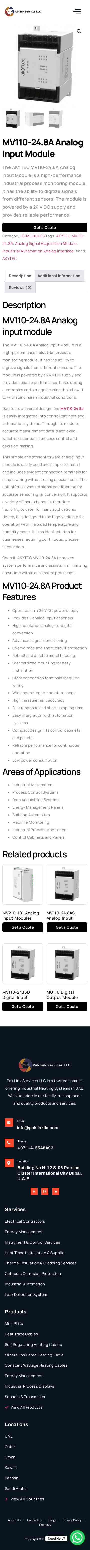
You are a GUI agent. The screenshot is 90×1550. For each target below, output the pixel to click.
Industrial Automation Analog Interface (38, 251)
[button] (79, 31)
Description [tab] (20, 275)
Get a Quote (45, 227)
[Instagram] (45, 1191)
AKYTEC (9, 258)
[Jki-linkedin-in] (55, 1191)
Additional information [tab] (59, 275)
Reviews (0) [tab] (20, 287)
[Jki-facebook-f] (34, 1191)
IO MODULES (33, 236)
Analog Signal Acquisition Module (46, 243)
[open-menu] (77, 11)
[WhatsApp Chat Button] (77, 1537)
